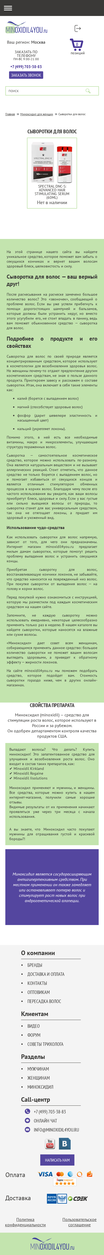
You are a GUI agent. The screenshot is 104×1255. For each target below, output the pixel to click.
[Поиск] (88, 90)
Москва (38, 42)
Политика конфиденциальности (25, 1222)
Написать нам (57, 1160)
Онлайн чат (45, 1121)
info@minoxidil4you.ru (56, 1130)
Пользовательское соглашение (79, 1222)
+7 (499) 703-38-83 (50, 1112)
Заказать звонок (26, 75)
